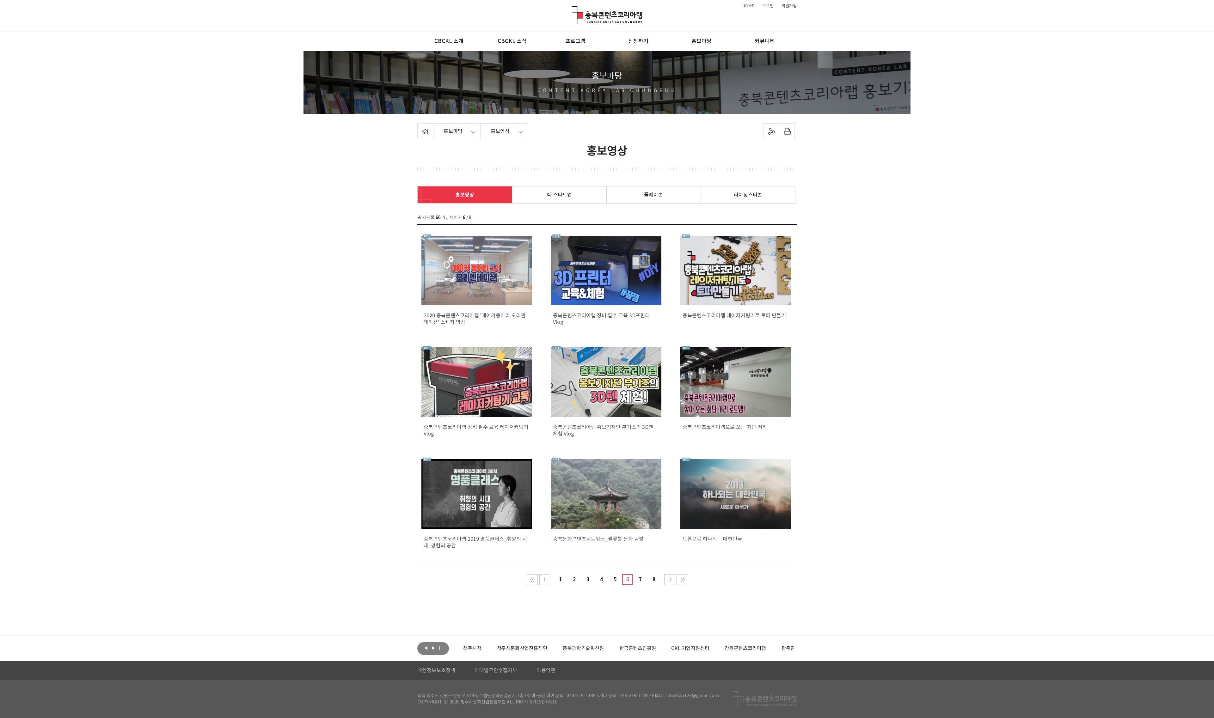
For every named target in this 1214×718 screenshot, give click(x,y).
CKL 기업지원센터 (690, 648)
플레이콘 (653, 195)
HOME (748, 6)
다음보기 (433, 648)
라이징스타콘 (748, 195)
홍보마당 (701, 41)
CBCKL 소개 (448, 41)
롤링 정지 (440, 648)
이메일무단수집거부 (496, 670)
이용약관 (545, 670)
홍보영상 (464, 195)
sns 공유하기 (771, 131)
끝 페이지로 (682, 579)
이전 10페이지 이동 (544, 579)
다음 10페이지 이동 (669, 579)
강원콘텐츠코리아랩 (745, 648)
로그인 (768, 6)
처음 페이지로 (532, 579)
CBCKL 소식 (512, 41)
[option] (472, 648)
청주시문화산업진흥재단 (522, 648)
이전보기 (426, 648)
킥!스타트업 (559, 195)
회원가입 (789, 6)
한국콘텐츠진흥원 (637, 648)
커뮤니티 (765, 41)
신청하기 (638, 41)
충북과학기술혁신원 (583, 648)
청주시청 (472, 648)
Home (419, 127)
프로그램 (575, 41)
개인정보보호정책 (436, 670)
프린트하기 (787, 131)
